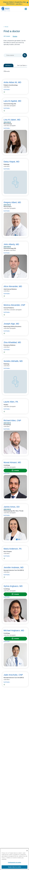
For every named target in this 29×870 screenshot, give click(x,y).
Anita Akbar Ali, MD (12, 82)
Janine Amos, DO (11, 507)
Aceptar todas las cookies (14, 867)
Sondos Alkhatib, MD (13, 361)
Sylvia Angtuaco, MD (13, 586)
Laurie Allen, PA (11, 402)
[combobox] (15, 55)
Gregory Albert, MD (12, 202)
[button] (27, 2)
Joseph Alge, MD (11, 324)
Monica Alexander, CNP (14, 305)
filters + (8, 65)
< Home (6, 26)
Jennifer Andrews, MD (14, 567)
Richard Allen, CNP (12, 420)
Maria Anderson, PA (13, 549)
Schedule (16, 470)
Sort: (21, 65)
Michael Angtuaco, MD (14, 630)
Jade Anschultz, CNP (13, 675)
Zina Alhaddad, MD (12, 342)
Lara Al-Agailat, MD (12, 101)
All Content (7, 36)
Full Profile (7, 89)
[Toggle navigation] (26, 9)
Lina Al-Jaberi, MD (12, 120)
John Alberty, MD (11, 244)
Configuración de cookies (14, 862)
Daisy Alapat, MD (11, 161)
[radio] (26, 65)
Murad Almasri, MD (12, 462)
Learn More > (19, 4)
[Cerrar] (27, 850)
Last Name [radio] (23, 65)
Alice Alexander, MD (13, 286)
